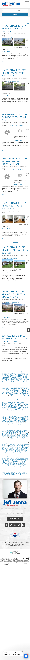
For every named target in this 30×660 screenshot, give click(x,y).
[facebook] (6, 525)
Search (15, 14)
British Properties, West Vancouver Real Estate (15, 374)
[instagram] (23, 525)
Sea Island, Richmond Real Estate (22, 446)
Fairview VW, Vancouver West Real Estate (15, 125)
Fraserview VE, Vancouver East (8, 401)
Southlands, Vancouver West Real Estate (13, 453)
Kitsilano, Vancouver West (10, 417)
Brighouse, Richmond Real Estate (18, 373)
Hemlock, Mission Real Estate (11, 413)
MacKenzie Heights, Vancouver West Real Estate (14, 421)
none (3, 431)
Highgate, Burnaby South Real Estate (17, 414)
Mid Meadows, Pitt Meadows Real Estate (13, 427)
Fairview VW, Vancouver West (12, 81)
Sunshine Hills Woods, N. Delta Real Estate (15, 458)
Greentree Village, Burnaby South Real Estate (19, 407)
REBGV (11, 439)
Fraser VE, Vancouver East (7, 400)
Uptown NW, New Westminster (12, 302)
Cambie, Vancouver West (22, 376)
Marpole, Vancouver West (11, 214)
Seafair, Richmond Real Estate (8, 447)
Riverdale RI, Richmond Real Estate (9, 443)
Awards (19, 369)
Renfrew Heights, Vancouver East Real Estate (15, 169)
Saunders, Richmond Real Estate (8, 446)
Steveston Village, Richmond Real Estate (10, 456)
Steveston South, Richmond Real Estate (19, 455)
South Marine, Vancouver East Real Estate (13, 451)
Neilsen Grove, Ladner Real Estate (20, 430)
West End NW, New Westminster (17, 468)
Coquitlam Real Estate (24, 387)
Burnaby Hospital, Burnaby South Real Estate (14, 376)
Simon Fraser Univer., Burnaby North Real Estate (14, 449)
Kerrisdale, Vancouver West (7, 415)
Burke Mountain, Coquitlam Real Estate (15, 375)
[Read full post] (7, 43)
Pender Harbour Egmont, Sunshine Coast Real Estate (17, 435)
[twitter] (11, 525)
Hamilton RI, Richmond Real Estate (17, 409)
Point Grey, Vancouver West (12, 436)
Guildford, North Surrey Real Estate (9, 408)
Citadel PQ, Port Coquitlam (10, 383)
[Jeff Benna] (11, 7)
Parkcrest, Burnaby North (11, 258)
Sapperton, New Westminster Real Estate (17, 445)
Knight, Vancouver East (9, 418)
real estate (7, 439)
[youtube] (19, 525)
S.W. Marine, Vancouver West (13, 444)
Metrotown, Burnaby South (10, 425)
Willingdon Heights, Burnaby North (9, 473)
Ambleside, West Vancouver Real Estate (10, 369)
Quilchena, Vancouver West (7, 438)
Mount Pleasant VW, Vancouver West (9, 429)
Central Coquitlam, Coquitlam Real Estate (10, 379)
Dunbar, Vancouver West (11, 391)
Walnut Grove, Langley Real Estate (14, 467)
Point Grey (4, 436)
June (26, 414)
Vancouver (4, 464)
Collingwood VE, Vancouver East (20, 386)
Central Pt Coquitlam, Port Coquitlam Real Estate (12, 381)
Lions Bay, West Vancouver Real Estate (17, 419)
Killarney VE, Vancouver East (8, 416)
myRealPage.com (15, 553)
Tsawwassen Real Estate (9, 460)
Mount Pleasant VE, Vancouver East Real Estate (19, 428)
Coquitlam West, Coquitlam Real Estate (9, 388)
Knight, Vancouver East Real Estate (22, 418)
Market (24, 422)
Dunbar (3, 391)
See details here (6, 51)
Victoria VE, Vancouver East (10, 466)
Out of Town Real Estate (12, 433)
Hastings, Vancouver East (12, 411)
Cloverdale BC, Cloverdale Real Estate (14, 385)
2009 (8, 368)
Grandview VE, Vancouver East (15, 405)
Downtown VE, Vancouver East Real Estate (13, 389)
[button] (26, 656)
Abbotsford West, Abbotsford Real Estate (18, 368)
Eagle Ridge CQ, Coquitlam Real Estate (12, 392)
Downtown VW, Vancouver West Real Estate (17, 390)
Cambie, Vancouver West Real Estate (9, 377)
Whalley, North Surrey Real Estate (18, 472)
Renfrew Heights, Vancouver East (13, 37)
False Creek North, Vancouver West (16, 395)
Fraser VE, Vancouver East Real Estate (20, 400)
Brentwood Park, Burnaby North (18, 371)
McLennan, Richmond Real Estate (16, 424)
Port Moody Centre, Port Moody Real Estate (18, 437)
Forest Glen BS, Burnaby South (13, 397)
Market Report (5, 423)
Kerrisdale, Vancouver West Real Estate (21, 415)
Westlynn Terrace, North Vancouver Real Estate (11, 471)
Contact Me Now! (15, 519)
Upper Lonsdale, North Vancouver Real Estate (14, 462)
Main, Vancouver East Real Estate (15, 422)
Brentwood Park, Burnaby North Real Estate (10, 372)
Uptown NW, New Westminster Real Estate (16, 463)
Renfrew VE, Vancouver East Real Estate (17, 442)
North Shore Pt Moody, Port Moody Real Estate (14, 431)
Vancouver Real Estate (13, 465)
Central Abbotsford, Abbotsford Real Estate (18, 378)
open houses (4, 433)
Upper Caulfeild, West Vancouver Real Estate (14, 461)
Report (26, 442)
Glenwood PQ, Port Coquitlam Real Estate (10, 403)
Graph (8, 407)
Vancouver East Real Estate (12, 464)
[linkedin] (15, 525)
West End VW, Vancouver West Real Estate (19, 470)
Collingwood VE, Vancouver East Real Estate (10, 387)
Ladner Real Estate (5, 419)
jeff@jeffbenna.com (15, 545)
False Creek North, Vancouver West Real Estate (15, 396)
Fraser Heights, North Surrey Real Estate (21, 399)
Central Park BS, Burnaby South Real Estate (20, 380)
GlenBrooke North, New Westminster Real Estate (15, 402)
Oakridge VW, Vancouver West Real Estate (19, 432)
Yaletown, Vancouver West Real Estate (14, 474)
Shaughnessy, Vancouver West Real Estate (15, 448)
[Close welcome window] (22, 651)
